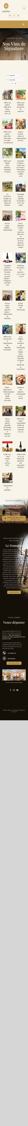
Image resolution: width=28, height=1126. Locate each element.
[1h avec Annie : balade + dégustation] (7, 211)
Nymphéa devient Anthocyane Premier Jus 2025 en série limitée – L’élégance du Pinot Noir (7, 275)
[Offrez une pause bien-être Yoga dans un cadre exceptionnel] (7, 119)
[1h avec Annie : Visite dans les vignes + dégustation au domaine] (7, 291)
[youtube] (17, 690)
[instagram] (14, 690)
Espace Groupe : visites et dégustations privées (21, 136)
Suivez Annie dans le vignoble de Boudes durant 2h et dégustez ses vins (7, 427)
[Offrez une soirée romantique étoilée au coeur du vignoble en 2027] (21, 406)
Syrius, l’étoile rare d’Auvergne (21, 306)
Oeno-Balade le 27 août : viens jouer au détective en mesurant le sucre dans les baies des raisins (20, 235)
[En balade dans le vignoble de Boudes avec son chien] (21, 182)
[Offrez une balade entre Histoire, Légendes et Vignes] (7, 149)
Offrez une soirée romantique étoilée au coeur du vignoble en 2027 (21, 425)
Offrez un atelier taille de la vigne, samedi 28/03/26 (7, 108)
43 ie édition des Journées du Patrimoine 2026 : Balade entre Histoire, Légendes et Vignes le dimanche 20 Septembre (21, 352)
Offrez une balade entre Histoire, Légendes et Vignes (7, 166)
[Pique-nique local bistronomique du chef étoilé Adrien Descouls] (7, 375)
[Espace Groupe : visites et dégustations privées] (21, 119)
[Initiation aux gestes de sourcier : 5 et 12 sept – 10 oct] (21, 253)
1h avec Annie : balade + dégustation (7, 226)
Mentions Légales (7, 710)
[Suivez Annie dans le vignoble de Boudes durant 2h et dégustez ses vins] (7, 406)
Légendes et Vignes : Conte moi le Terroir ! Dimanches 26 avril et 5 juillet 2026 (21, 168)
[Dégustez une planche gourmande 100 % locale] (21, 375)
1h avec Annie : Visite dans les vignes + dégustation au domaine (7, 310)
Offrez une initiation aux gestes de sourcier (20, 106)
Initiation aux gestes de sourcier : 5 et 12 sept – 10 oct (20, 270)
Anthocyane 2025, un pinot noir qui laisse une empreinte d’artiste (21, 460)
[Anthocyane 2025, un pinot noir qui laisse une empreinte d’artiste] (21, 442)
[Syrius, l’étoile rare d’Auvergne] (21, 291)
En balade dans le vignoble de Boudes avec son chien (20, 199)
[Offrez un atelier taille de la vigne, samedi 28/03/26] (7, 90)
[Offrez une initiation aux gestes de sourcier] (21, 90)
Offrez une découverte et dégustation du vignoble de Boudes (7, 343)
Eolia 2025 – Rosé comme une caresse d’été (7, 459)
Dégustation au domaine (7, 487)
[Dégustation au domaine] (7, 473)
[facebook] (11, 690)
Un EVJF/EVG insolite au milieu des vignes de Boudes (7, 199)
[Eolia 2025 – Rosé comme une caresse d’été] (7, 442)
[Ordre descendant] (21, 75)
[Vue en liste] (15, 83)
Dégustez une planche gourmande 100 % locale (21, 392)
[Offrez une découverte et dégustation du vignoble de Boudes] (7, 324)
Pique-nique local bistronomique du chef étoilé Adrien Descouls (8, 393)
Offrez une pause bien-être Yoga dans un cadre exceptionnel (8, 137)
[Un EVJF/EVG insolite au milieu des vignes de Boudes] (7, 182)
